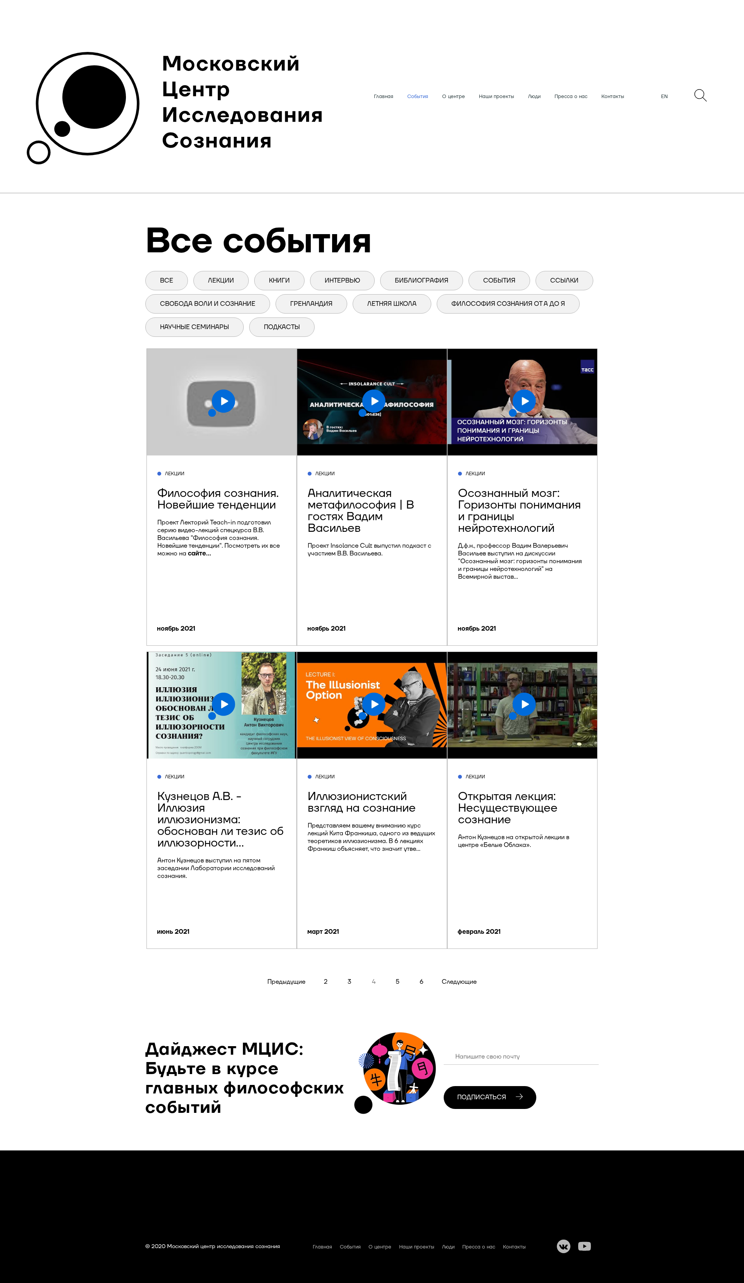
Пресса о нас (571, 96)
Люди (534, 96)
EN (664, 96)
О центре (453, 96)
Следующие (459, 982)
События (417, 96)
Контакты (612, 96)
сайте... (199, 553)
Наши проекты (496, 96)
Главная (383, 96)
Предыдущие (286, 982)
